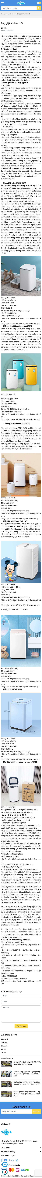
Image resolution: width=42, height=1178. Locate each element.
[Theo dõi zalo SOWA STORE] (11, 1160)
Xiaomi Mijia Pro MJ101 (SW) (14, 183)
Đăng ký (36, 1111)
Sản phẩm (4, 1046)
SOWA (18, 1176)
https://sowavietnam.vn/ (17, 979)
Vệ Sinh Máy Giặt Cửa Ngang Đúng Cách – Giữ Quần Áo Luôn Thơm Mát (27, 1074)
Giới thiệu (4, 1042)
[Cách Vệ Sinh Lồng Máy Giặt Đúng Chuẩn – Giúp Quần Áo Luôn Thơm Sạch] (6, 1094)
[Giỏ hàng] (38, 3)
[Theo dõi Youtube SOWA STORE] (5, 1160)
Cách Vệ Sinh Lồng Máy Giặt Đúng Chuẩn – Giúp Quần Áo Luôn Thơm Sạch (27, 1094)
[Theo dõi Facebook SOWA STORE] (1, 1160)
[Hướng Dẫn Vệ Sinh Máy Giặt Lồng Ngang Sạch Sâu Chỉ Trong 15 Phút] (6, 1084)
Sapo (32, 1176)
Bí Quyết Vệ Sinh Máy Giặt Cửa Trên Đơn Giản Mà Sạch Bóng (27, 1063)
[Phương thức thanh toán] (15, 1170)
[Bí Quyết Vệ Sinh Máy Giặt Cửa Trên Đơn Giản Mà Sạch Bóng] (6, 1064)
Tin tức (3, 1049)
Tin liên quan (7, 1058)
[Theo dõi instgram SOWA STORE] (17, 1160)
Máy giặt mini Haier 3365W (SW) (15, 609)
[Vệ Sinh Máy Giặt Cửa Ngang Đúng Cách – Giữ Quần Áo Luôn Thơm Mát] (6, 1074)
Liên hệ (3, 1052)
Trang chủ (4, 1039)
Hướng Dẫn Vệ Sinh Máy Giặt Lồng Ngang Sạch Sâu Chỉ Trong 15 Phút (27, 1083)
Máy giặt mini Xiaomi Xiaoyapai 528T (17, 326)
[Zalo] (5, 1164)
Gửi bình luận (21, 1026)
